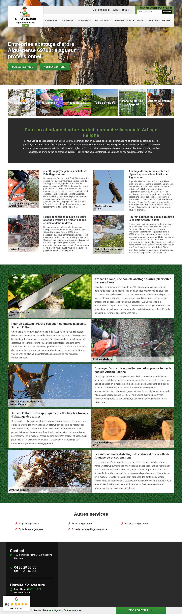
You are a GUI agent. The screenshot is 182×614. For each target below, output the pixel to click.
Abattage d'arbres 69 (159, 20)
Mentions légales (52, 610)
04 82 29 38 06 (102, 10)
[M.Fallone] (25, 16)
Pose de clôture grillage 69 (129, 20)
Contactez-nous (22, 67)
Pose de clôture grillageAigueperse (89, 529)
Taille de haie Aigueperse (30, 529)
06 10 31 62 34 (122, 10)
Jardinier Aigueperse (82, 523)
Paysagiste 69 (84, 20)
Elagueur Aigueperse (28, 523)
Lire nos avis (16, 608)
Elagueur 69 (51, 20)
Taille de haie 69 (102, 20)
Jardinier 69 (67, 20)
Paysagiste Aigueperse (136, 523)
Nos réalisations (54, 67)
